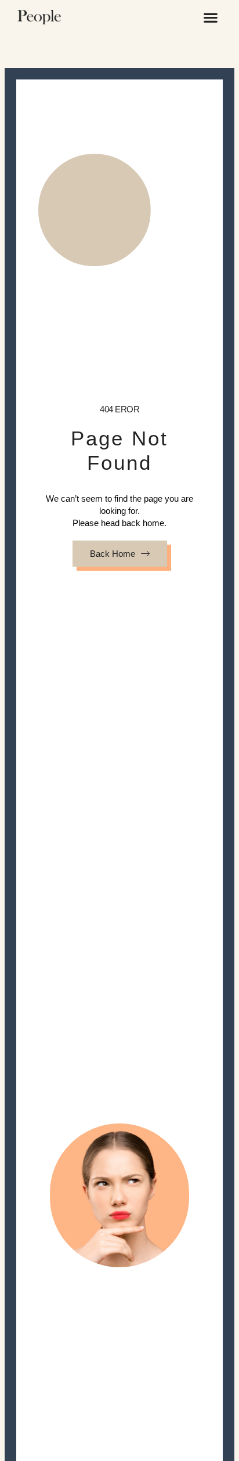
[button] (210, 17)
